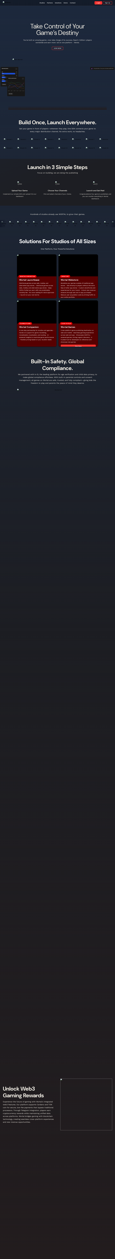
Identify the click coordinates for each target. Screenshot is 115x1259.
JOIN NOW (57, 48)
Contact (72, 3)
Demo (66, 3)
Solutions (58, 3)
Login (98, 3)
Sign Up (107, 3)
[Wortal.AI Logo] (7, 2)
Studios (42, 3)
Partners (50, 3)
